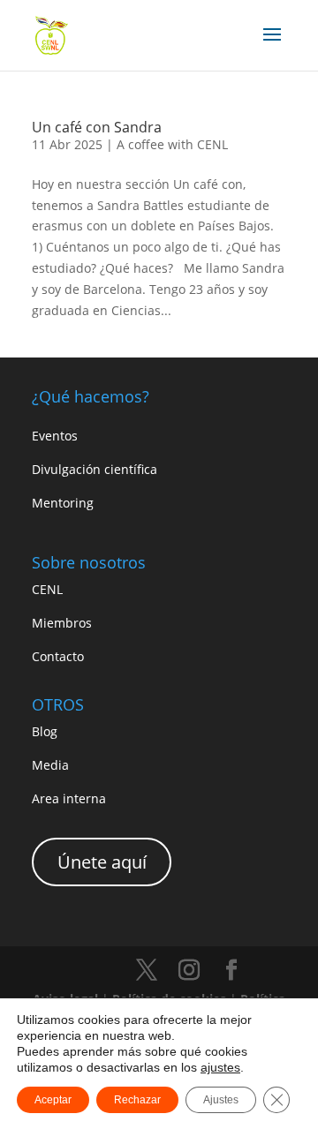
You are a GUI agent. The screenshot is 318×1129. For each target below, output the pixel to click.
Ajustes (220, 1100)
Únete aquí (102, 862)
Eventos (55, 435)
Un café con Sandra (97, 127)
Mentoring (63, 502)
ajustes (220, 1067)
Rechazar (137, 1100)
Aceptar (53, 1100)
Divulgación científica (94, 469)
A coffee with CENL (172, 144)
